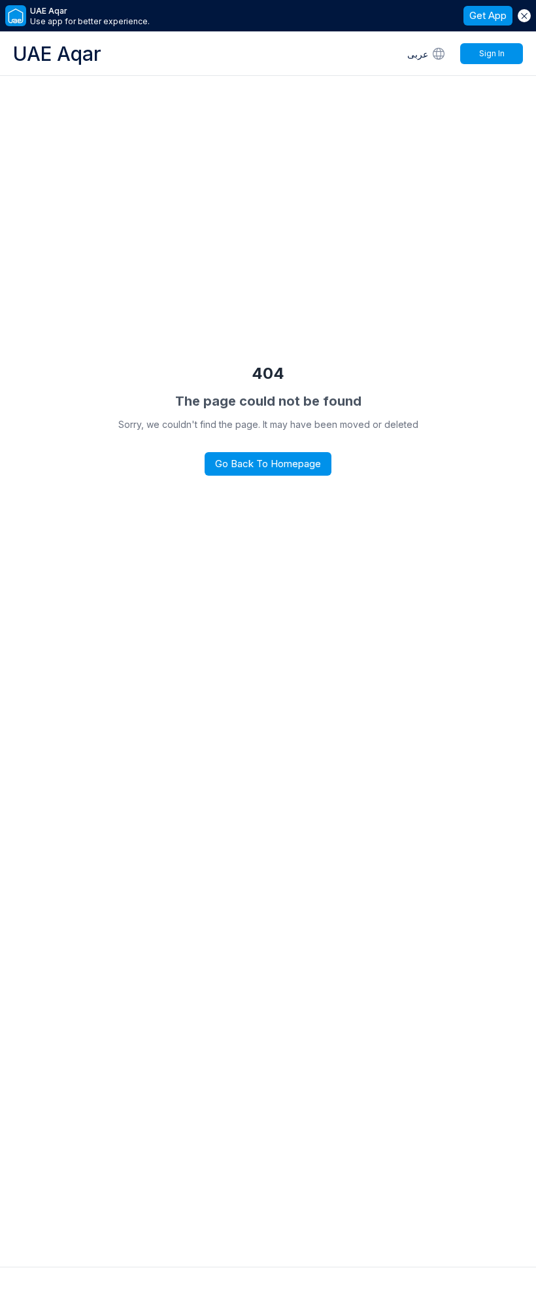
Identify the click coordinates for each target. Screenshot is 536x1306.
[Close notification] (524, 16)
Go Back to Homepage (268, 463)
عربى (417, 54)
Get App (488, 15)
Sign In (492, 53)
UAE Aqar (57, 53)
